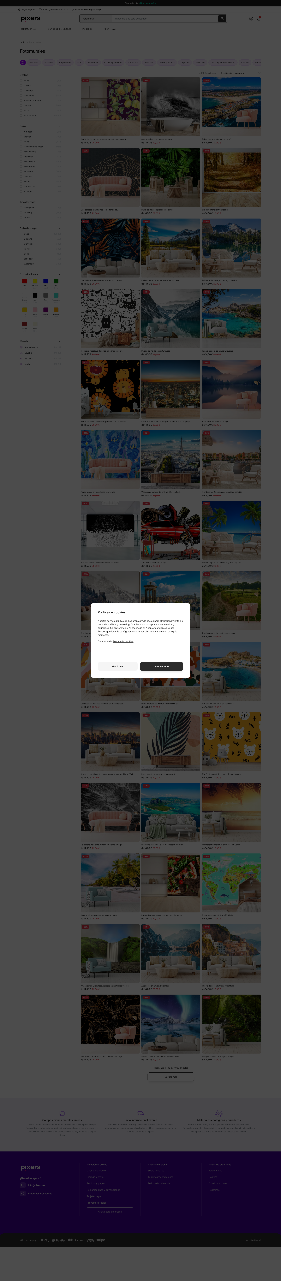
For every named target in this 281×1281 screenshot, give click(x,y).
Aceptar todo (161, 666)
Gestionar (117, 666)
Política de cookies (123, 641)
